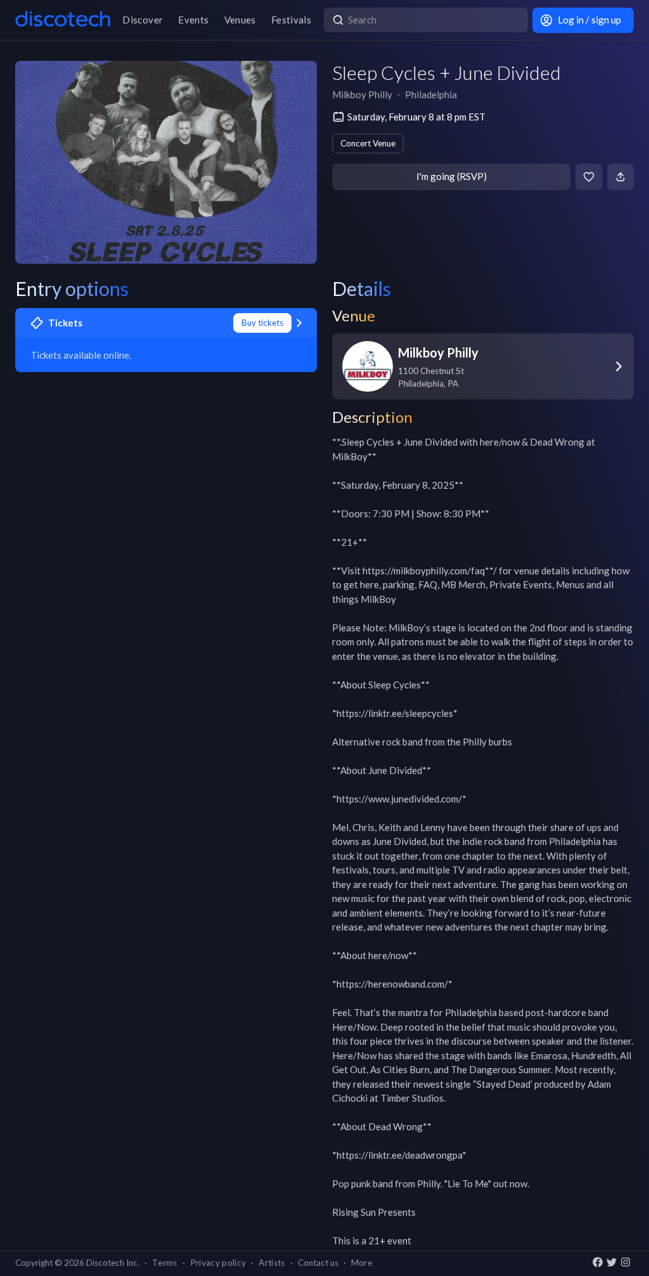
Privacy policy (218, 1263)
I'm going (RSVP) (451, 176)
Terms (164, 1263)
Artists (272, 1263)
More (361, 1263)
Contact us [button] (318, 1263)
